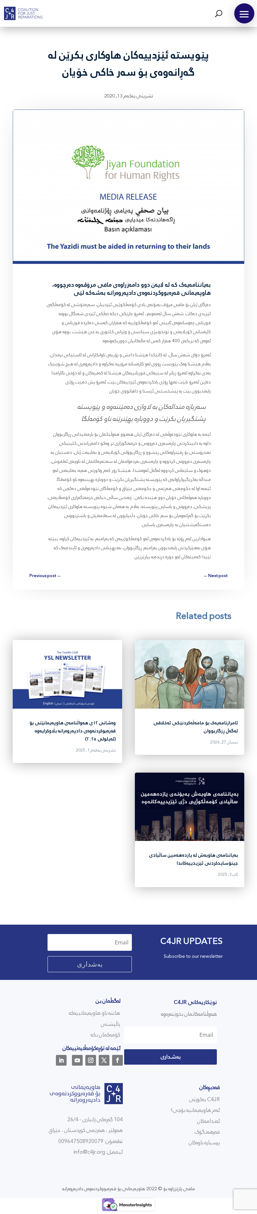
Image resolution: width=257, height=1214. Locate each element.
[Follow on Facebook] (117, 1060)
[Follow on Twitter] (104, 1060)
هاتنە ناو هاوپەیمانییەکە (94, 1013)
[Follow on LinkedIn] (61, 1060)
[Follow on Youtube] (77, 1060)
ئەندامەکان (208, 1121)
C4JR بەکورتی (204, 1099)
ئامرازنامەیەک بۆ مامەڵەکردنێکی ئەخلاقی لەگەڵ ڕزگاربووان (195, 726)
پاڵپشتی (110, 1024)
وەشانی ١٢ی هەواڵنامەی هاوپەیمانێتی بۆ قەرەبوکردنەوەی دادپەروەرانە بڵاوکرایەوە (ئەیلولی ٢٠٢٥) (72, 730)
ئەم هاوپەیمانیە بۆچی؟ (195, 1110)
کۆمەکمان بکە (105, 1035)
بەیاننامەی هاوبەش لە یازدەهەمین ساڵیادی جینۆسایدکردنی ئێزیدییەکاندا (193, 859)
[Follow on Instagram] (90, 1060)
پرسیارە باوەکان (204, 1142)
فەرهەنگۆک (207, 1132)
